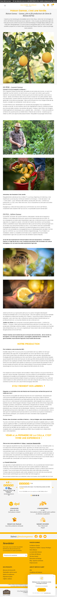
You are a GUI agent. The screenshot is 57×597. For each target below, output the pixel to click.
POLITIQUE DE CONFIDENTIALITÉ (26, 591)
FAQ (31, 570)
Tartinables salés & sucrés (10, 572)
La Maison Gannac (35, 545)
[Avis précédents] (17, 487)
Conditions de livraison (36, 572)
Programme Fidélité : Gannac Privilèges (40, 547)
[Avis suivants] (53, 487)
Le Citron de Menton (35, 554)
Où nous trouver (34, 556)
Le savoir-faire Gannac (36, 552)
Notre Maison (33, 550)
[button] (5, 6)
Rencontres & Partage (35, 558)
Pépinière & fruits (7, 576)
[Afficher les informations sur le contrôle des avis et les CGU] (14, 490)
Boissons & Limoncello (9, 570)
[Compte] (48, 5)
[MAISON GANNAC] (28, 6)
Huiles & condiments (8, 574)
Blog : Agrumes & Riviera (36, 560)
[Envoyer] (25, 555)
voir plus (22, 488)
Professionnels (33, 563)
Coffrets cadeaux (7, 578)
